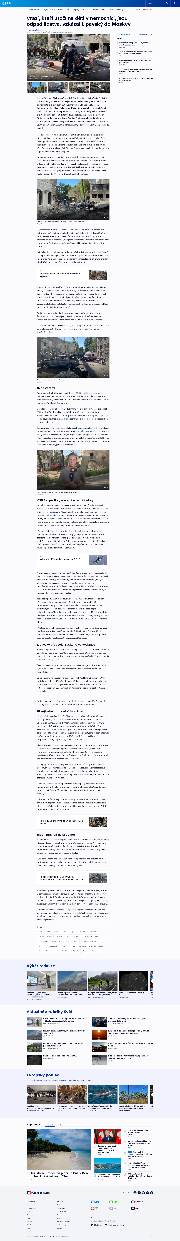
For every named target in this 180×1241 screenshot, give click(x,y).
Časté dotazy (61, 1225)
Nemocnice (82, 932)
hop (37, 30)
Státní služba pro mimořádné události (91, 946)
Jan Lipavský (75, 951)
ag (35, 30)
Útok (65, 932)
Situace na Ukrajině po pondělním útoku (49, 380)
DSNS (73, 946)
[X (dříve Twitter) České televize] (147, 1192)
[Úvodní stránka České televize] (38, 1192)
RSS (152, 1236)
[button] (73, 199)
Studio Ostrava (62, 1211)
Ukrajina (45, 10)
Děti (102, 941)
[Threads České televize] (151, 1192)
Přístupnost (64, 1236)
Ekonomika (86, 10)
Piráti (84, 951)
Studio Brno (61, 1208)
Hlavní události (33, 10)
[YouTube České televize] (143, 1192)
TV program (31, 1201)
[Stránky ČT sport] (115, 1202)
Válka (75, 941)
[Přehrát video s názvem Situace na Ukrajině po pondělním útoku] (73, 357)
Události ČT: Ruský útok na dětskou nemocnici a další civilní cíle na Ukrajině (61, 222)
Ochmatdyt (93, 932)
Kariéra (59, 1218)
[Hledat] (167, 3)
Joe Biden (59, 936)
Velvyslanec (94, 951)
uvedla (67, 418)
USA (40, 951)
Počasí (95, 10)
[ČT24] (6, 3)
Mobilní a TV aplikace (34, 1225)
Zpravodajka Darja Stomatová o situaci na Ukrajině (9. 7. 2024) (56, 492)
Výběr (67, 941)
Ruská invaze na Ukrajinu (88, 941)
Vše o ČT (30, 1228)
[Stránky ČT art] (113, 1208)
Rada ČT (59, 1215)
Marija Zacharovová (52, 951)
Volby (53, 10)
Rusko (48, 932)
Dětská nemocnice (52, 946)
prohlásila (50, 512)
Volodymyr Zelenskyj (45, 936)
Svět (68, 10)
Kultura (110, 10)
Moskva (76, 936)
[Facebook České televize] (139, 1192)
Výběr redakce (43, 941)
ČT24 (31, 30)
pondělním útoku (84, 431)
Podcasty (119, 10)
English (42, 1236)
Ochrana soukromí (53, 1236)
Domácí (61, 10)
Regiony (76, 10)
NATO (68, 936)
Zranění (65, 946)
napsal (56, 729)
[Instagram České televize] (135, 1192)
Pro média (60, 1201)
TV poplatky (31, 1208)
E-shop (29, 1221)
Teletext (30, 1211)
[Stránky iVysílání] (137, 1202)
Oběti (40, 946)
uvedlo (65, 602)
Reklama (60, 1205)
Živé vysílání (31, 1205)
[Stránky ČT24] (95, 1202)
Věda (103, 10)
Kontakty (60, 1228)
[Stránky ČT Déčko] (94, 1208)
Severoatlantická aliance (91, 936)
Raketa (64, 951)
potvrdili (55, 618)
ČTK (28, 30)
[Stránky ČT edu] (135, 1208)
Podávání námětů (63, 1221)
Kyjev (72, 932)
